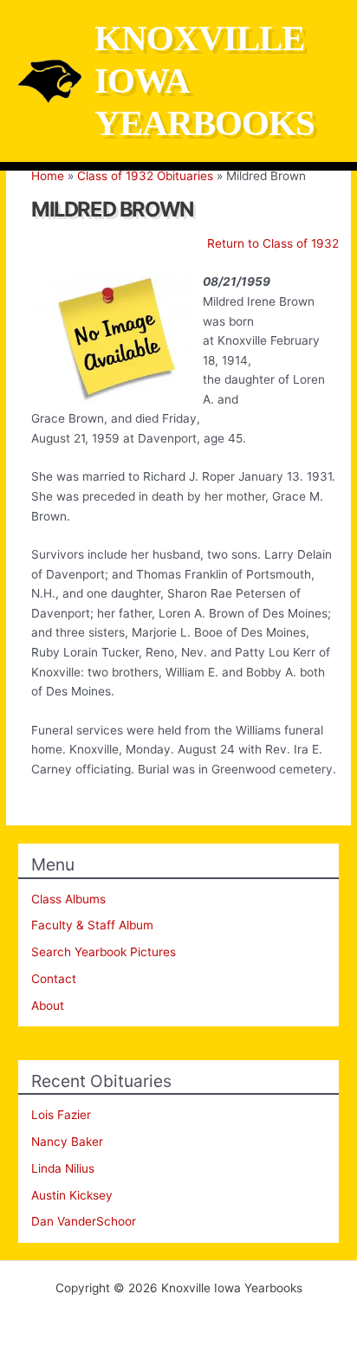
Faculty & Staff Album (92, 925)
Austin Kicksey (72, 1195)
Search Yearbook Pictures (103, 952)
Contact (53, 979)
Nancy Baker (67, 1141)
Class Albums (68, 899)
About (47, 1005)
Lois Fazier (61, 1115)
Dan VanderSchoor (83, 1221)
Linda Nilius (62, 1168)
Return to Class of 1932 (273, 243)
